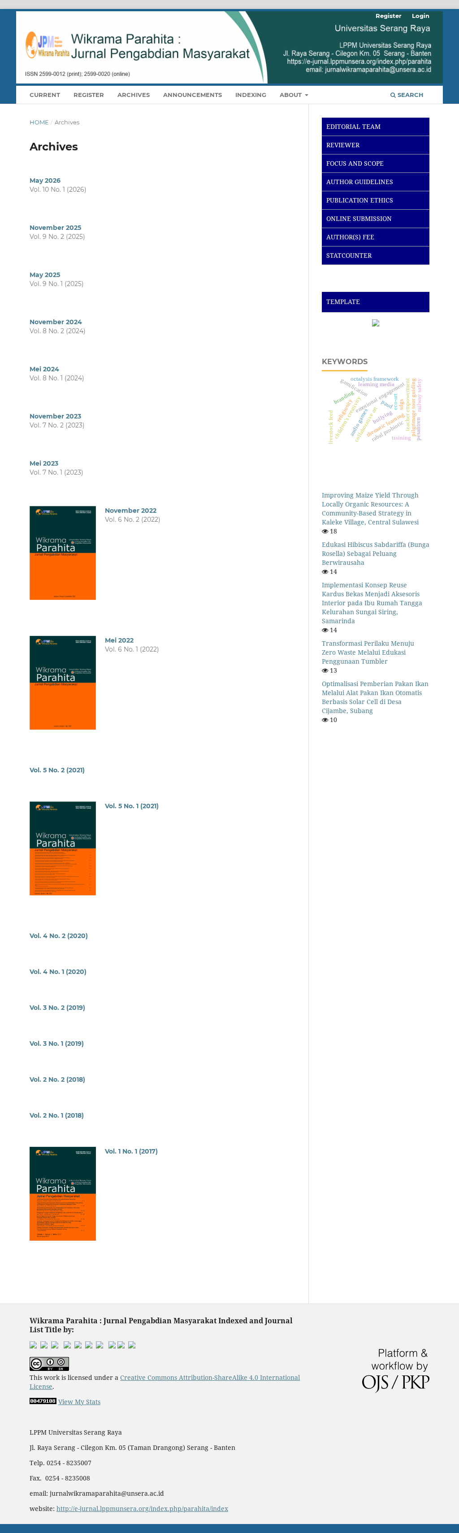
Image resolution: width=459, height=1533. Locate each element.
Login (420, 15)
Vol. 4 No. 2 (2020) (59, 936)
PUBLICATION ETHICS (359, 200)
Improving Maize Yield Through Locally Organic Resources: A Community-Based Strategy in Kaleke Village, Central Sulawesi (370, 508)
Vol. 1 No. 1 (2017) (131, 1151)
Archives (133, 94)
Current (45, 94)
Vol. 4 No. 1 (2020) (58, 972)
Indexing (250, 94)
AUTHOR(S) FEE (350, 237)
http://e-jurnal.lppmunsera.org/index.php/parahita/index (142, 1508)
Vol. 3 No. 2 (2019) (57, 1008)
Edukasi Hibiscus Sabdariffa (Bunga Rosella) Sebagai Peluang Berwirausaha (375, 553)
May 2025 (45, 275)
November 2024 (56, 322)
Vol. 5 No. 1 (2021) (132, 806)
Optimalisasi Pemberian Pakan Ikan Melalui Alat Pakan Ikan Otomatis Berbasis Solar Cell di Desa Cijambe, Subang (375, 697)
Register (89, 94)
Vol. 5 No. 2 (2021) (57, 770)
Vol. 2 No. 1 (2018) (57, 1115)
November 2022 (130, 511)
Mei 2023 (44, 463)
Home (39, 122)
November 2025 (55, 228)
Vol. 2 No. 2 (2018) (57, 1079)
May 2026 (45, 180)
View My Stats (79, 1401)
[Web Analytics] (43, 1401)
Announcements (192, 94)
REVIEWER (342, 145)
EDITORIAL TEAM (353, 126)
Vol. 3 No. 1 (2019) (57, 1044)
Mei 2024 (44, 369)
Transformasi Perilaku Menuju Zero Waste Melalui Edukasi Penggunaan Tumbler (368, 652)
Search (410, 94)
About (291, 94)
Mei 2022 (119, 640)
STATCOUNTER (349, 255)
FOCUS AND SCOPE (355, 163)
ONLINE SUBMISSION (359, 218)
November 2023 (55, 416)
